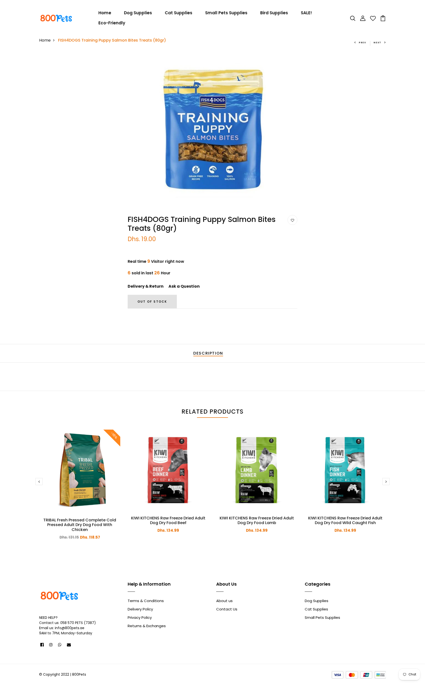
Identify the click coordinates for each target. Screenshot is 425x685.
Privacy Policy (140, 617)
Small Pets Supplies (226, 13)
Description (208, 353)
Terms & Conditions (146, 600)
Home (104, 13)
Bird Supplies (274, 13)
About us (224, 600)
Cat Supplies (178, 13)
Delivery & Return (146, 286)
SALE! (306, 13)
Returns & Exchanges (147, 625)
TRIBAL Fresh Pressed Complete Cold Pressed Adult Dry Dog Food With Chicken (79, 524)
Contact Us (226, 609)
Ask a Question (184, 286)
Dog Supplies (138, 13)
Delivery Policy (140, 609)
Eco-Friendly (111, 23)
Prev (362, 42)
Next (377, 42)
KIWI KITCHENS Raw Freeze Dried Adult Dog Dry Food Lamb (257, 520)
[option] (212, 129)
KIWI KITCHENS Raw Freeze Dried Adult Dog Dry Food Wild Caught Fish (345, 520)
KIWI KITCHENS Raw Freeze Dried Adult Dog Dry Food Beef (168, 520)
